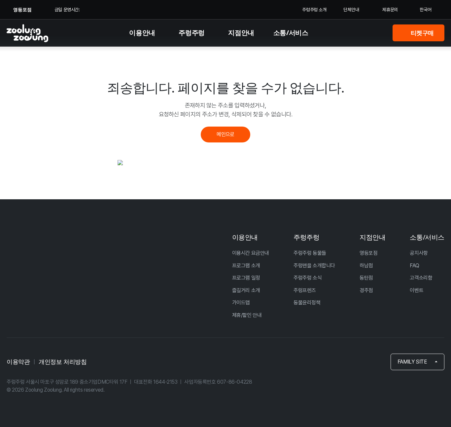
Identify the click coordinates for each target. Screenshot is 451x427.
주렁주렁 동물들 (310, 253)
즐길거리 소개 (246, 290)
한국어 (425, 9)
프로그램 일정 (246, 278)
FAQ (414, 265)
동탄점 (366, 278)
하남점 (366, 265)
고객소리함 (421, 278)
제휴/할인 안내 (247, 315)
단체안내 (352, 9)
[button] (417, 362)
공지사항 (419, 253)
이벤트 (416, 290)
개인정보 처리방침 (63, 362)
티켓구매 (421, 33)
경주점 (366, 290)
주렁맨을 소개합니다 (314, 265)
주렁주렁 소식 (308, 278)
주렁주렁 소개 (314, 9)
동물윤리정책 (307, 302)
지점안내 (241, 32)
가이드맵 (241, 302)
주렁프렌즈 (305, 290)
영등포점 (368, 253)
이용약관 (18, 362)
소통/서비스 (290, 32)
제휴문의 (390, 9)
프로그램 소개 (246, 265)
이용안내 (142, 32)
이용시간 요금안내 (250, 253)
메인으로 (225, 134)
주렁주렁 (191, 32)
